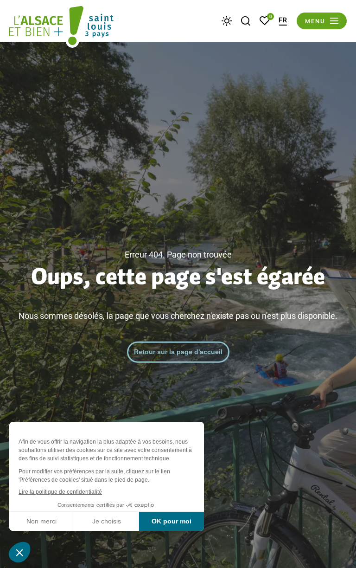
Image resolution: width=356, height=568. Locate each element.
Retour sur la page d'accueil (178, 351)
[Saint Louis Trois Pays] (61, 27)
